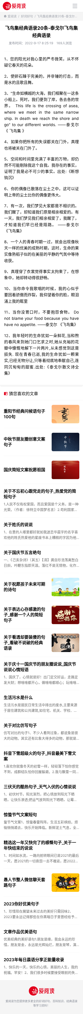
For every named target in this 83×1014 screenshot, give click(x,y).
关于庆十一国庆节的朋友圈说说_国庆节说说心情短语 (40, 667)
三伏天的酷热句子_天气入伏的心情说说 (40, 786)
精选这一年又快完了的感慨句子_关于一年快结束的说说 (40, 845)
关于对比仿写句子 (20, 725)
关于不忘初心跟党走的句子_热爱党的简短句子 (40, 494)
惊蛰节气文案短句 (20, 814)
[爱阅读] (14, 6)
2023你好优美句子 (21, 903)
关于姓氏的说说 (18, 524)
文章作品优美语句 (20, 931)
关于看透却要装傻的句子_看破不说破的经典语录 (24, 643)
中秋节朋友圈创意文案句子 (24, 442)
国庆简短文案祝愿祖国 (24, 469)
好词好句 (27, 16)
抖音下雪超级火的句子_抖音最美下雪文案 (40, 756)
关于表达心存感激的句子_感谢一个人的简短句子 (24, 615)
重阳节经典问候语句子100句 (24, 414)
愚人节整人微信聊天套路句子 (24, 882)
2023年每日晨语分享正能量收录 (34, 959)
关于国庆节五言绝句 (22, 552)
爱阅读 (12, 16)
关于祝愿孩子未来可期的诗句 (24, 587)
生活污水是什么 (18, 697)
